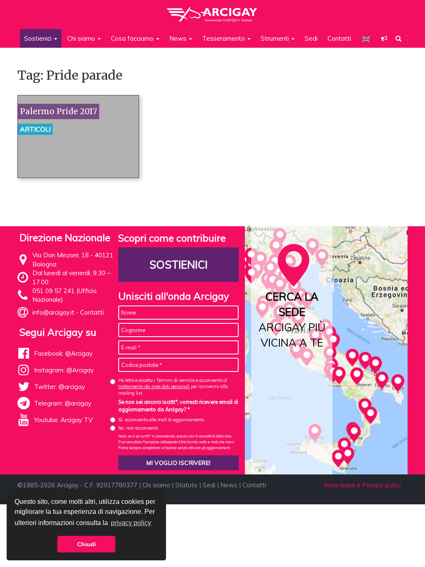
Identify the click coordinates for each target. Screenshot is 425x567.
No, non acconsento (138, 428)
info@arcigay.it (53, 312)
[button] (384, 38)
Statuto (186, 485)
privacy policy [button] (131, 522)
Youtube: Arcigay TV (63, 420)
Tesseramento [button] (224, 38)
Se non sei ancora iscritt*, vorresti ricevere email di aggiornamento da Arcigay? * (178, 405)
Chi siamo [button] (82, 38)
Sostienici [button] (38, 38)
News (228, 485)
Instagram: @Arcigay (64, 370)
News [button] (178, 38)
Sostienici (178, 264)
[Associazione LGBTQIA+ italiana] (212, 10)
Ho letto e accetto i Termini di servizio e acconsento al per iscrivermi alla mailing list (173, 386)
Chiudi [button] (86, 544)
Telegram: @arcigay (62, 403)
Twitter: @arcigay (59, 387)
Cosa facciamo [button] (133, 38)
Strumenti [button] (276, 38)
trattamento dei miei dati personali (154, 386)
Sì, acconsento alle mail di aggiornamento (161, 420)
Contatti (339, 38)
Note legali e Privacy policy (362, 485)
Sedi (311, 38)
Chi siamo (156, 485)
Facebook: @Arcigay (63, 353)
